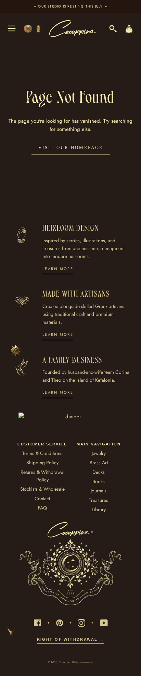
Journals (98, 490)
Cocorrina (64, 662)
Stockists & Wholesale (42, 489)
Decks (98, 472)
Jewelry (99, 453)
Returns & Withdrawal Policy (42, 476)
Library (99, 509)
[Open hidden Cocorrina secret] (16, 350)
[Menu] (11, 28)
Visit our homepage (70, 147)
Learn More (57, 268)
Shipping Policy (42, 462)
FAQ (42, 507)
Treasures (98, 500)
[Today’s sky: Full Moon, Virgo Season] (33, 29)
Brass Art (99, 462)
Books (98, 481)
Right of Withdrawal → (70, 639)
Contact (42, 498)
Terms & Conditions (42, 453)
